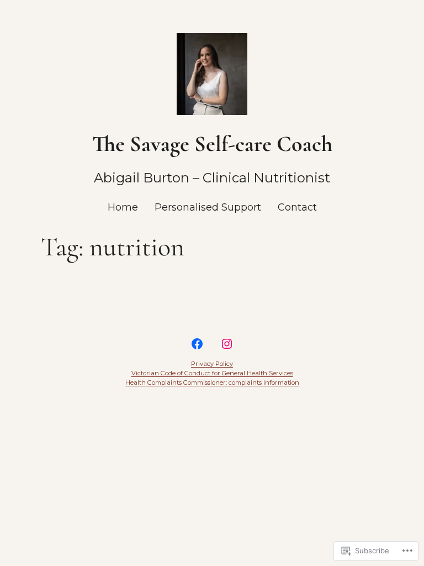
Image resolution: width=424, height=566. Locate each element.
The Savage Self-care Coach (212, 143)
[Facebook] (197, 343)
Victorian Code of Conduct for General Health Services (212, 373)
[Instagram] (227, 343)
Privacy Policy (212, 364)
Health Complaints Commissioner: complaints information (212, 382)
